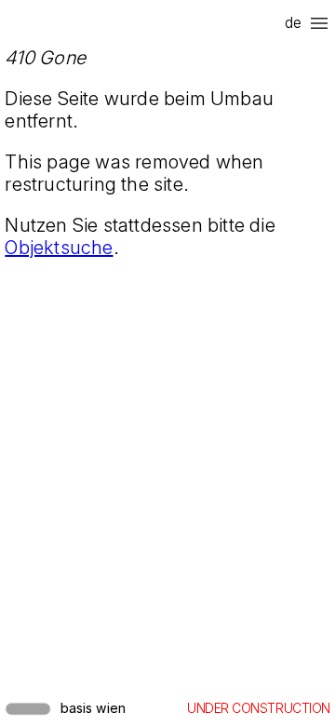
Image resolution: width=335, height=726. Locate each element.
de (293, 22)
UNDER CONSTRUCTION (258, 708)
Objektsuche (59, 247)
